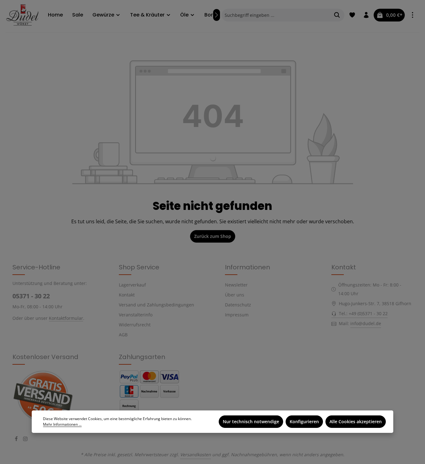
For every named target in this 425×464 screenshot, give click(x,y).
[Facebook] (17, 440)
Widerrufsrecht (135, 325)
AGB (123, 335)
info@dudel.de (365, 323)
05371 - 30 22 (31, 296)
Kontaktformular (66, 318)
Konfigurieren (304, 421)
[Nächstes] (216, 15)
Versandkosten (195, 454)
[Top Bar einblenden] (412, 15)
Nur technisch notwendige (251, 421)
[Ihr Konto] (366, 15)
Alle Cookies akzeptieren (355, 421)
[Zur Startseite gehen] (24, 14)
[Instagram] (25, 440)
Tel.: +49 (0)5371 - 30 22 (363, 313)
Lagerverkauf (132, 285)
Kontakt (127, 295)
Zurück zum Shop (212, 236)
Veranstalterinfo (135, 315)
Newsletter (236, 285)
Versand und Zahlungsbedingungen (156, 305)
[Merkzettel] (352, 15)
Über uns (234, 295)
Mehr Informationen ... (62, 424)
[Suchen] (337, 15)
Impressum (237, 315)
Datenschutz (238, 305)
